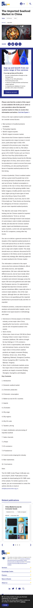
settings (22, 601)
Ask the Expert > (23, 112)
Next (30, 545)
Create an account (11, 92)
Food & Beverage (9, 18)
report (4, 22)
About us (4, 583)
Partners (4, 575)
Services (4, 567)
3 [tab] (17, 545)
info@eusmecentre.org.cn (10, 488)
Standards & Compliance (11, 511)
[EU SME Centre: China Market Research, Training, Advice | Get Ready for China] (6, 4)
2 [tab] (15, 545)
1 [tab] (13, 545)
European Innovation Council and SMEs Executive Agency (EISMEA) (18, 563)
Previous (2, 545)
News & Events (6, 579)
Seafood (15, 18)
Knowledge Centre (7, 571)
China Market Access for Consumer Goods (13, 508)
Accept (5, 605)
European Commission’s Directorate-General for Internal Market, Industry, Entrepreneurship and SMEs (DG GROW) (18, 560)
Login (29, 553)
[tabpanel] (16, 522)
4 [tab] (19, 545)
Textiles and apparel (22, 511)
